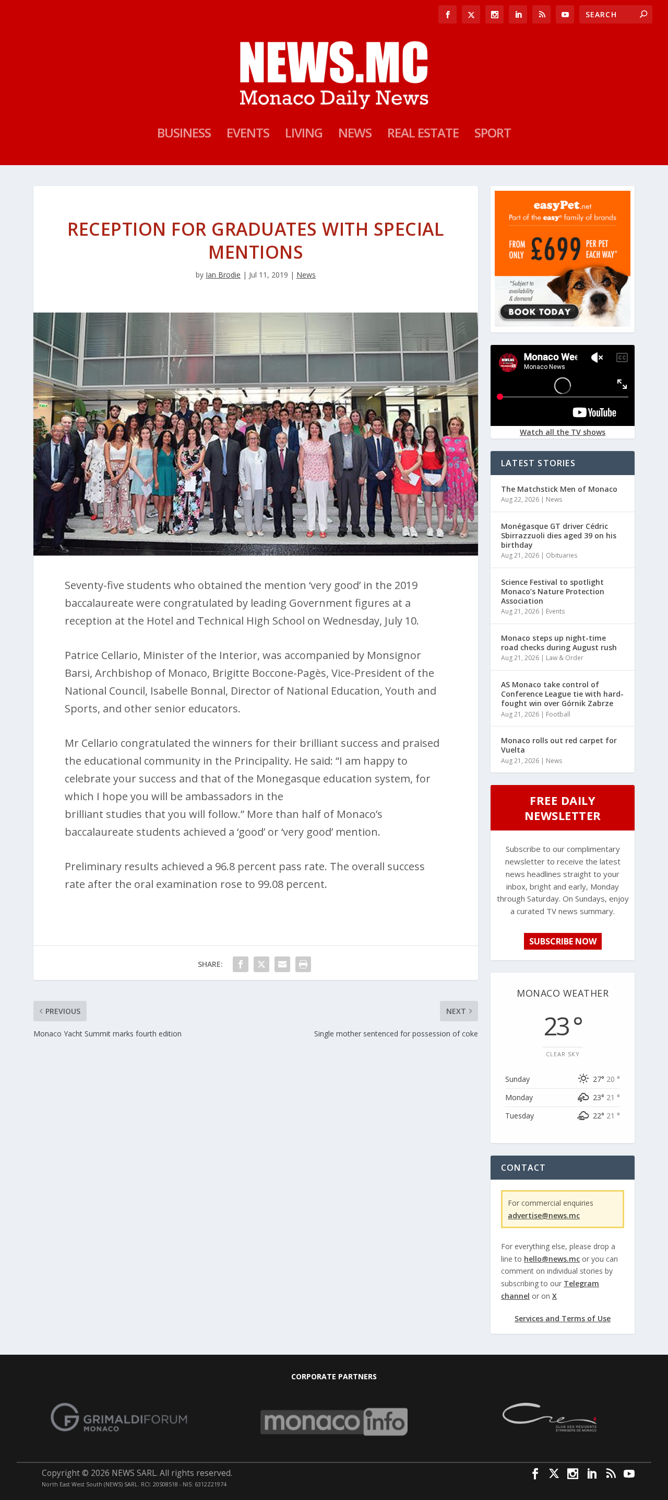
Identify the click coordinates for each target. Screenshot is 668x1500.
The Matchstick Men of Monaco (559, 489)
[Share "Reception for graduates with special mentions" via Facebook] (240, 964)
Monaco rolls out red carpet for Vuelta (559, 745)
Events (247, 135)
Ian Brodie (223, 275)
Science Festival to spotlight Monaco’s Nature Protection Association (552, 591)
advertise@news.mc (544, 1215)
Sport (492, 135)
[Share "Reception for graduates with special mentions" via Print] (303, 964)
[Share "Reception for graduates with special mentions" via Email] (282, 964)
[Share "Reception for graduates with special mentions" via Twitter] (261, 964)
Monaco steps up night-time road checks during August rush (559, 642)
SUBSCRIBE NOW (563, 941)
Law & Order (564, 657)
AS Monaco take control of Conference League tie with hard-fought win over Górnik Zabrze (562, 693)
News (355, 135)
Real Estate (423, 135)
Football (558, 714)
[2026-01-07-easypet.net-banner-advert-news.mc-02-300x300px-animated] (562, 324)
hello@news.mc (552, 1259)
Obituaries (561, 555)
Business (184, 135)
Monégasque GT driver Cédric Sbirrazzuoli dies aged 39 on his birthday (558, 535)
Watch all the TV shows (562, 432)
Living (304, 135)
